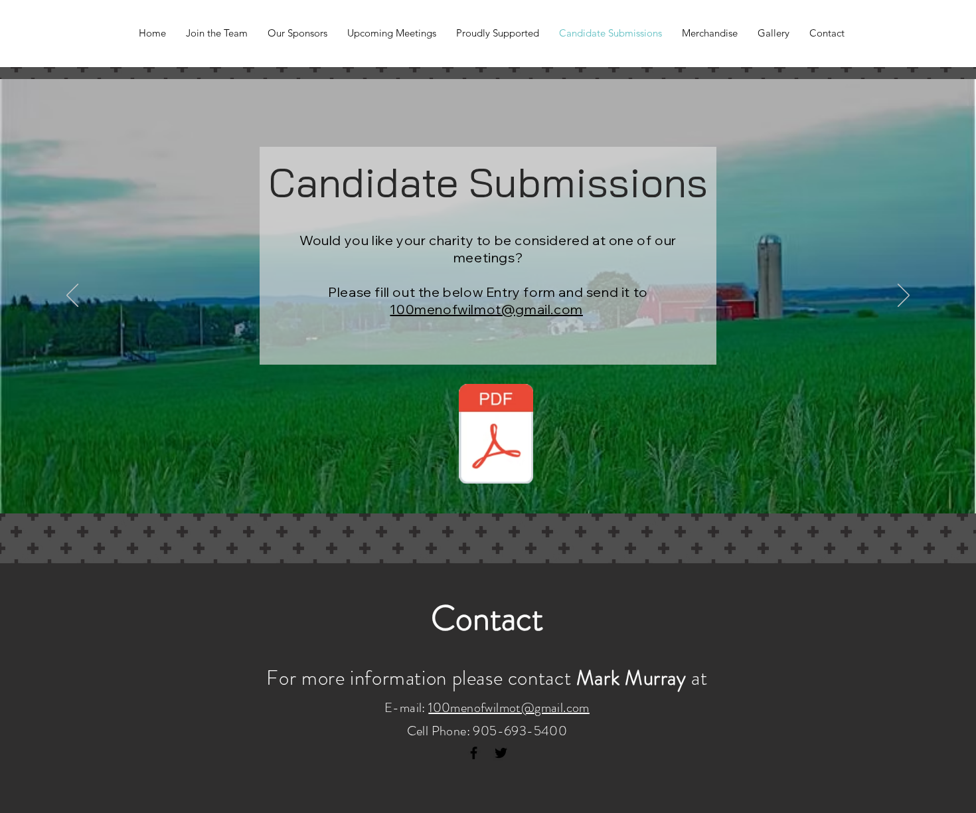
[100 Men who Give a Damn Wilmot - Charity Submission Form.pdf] (496, 435)
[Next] (904, 296)
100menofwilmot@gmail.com (486, 309)
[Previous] (72, 296)
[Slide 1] (488, 480)
